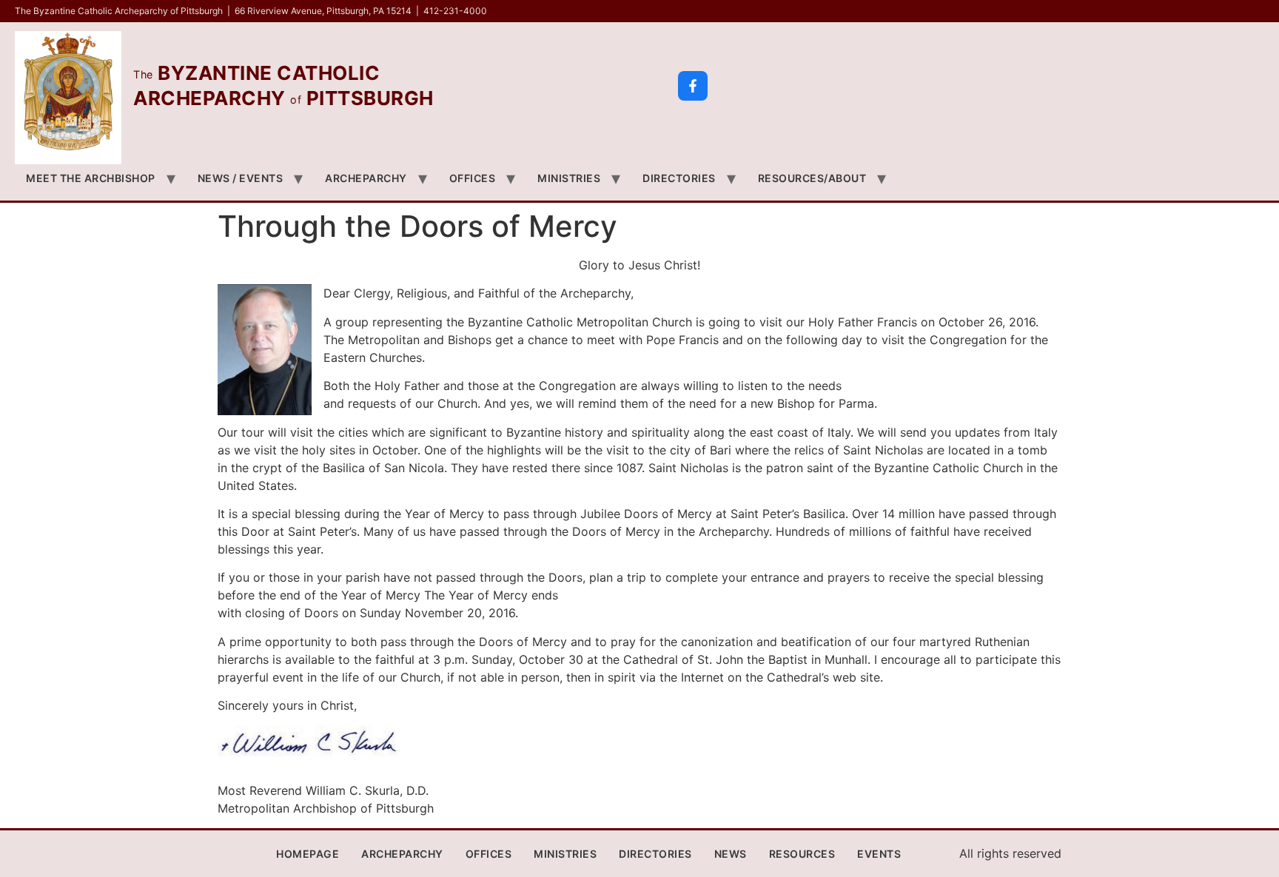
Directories (679, 178)
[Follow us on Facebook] (693, 86)
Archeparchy (366, 178)
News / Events (240, 178)
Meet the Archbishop (90, 178)
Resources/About (812, 178)
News (730, 853)
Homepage (307, 853)
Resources (802, 853)
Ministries (568, 178)
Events (879, 853)
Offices (472, 178)
